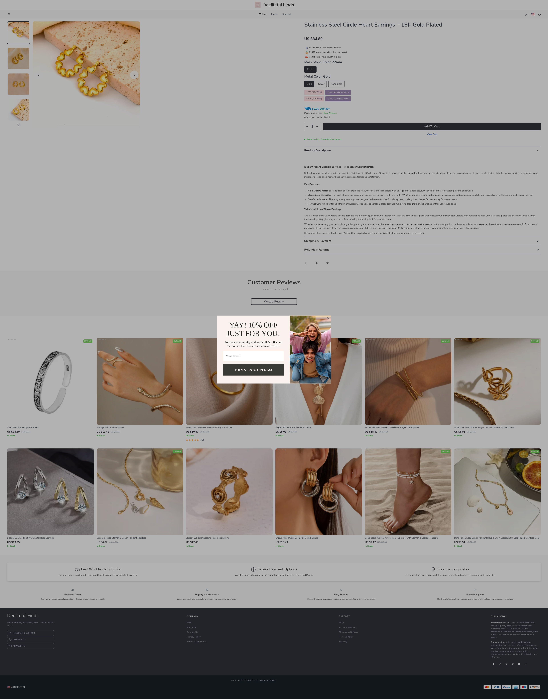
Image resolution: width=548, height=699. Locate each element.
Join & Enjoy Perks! (253, 370)
